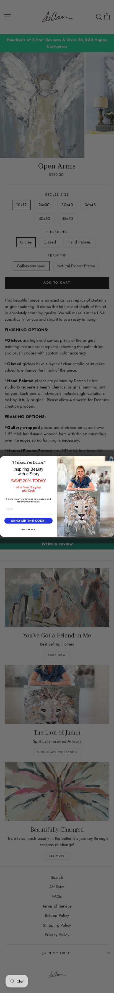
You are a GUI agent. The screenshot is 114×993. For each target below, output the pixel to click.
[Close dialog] (111, 459)
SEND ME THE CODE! (28, 520)
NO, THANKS (28, 529)
